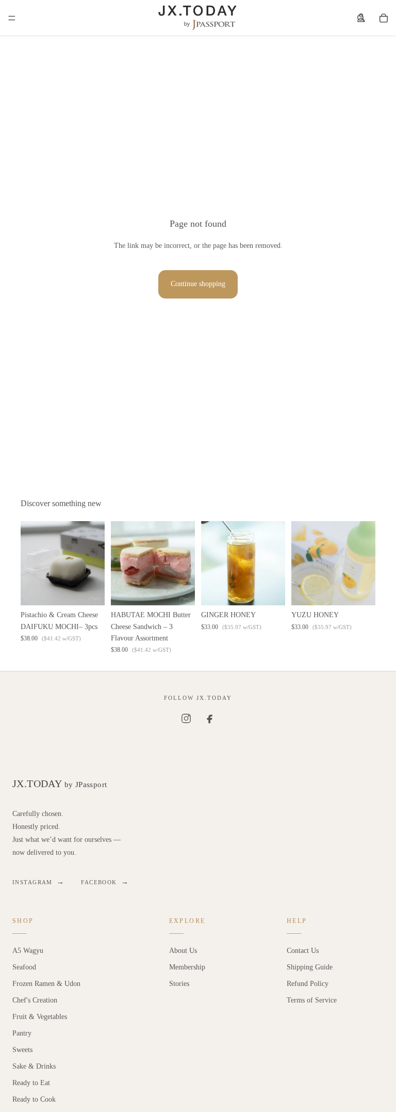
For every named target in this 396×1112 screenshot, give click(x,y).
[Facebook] (210, 718)
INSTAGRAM (38, 882)
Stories (179, 984)
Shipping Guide (310, 967)
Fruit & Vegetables (39, 1017)
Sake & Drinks (34, 1066)
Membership (187, 967)
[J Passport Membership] (361, 18)
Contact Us (303, 950)
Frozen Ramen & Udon (46, 984)
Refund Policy (307, 984)
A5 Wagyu (27, 950)
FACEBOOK (105, 882)
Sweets (22, 1050)
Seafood (24, 967)
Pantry (21, 1033)
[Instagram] (186, 718)
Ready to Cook (34, 1099)
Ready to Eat (31, 1083)
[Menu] (12, 18)
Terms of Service (312, 1000)
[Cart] (383, 18)
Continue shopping (198, 284)
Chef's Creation (34, 1000)
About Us (183, 950)
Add (97, 589)
